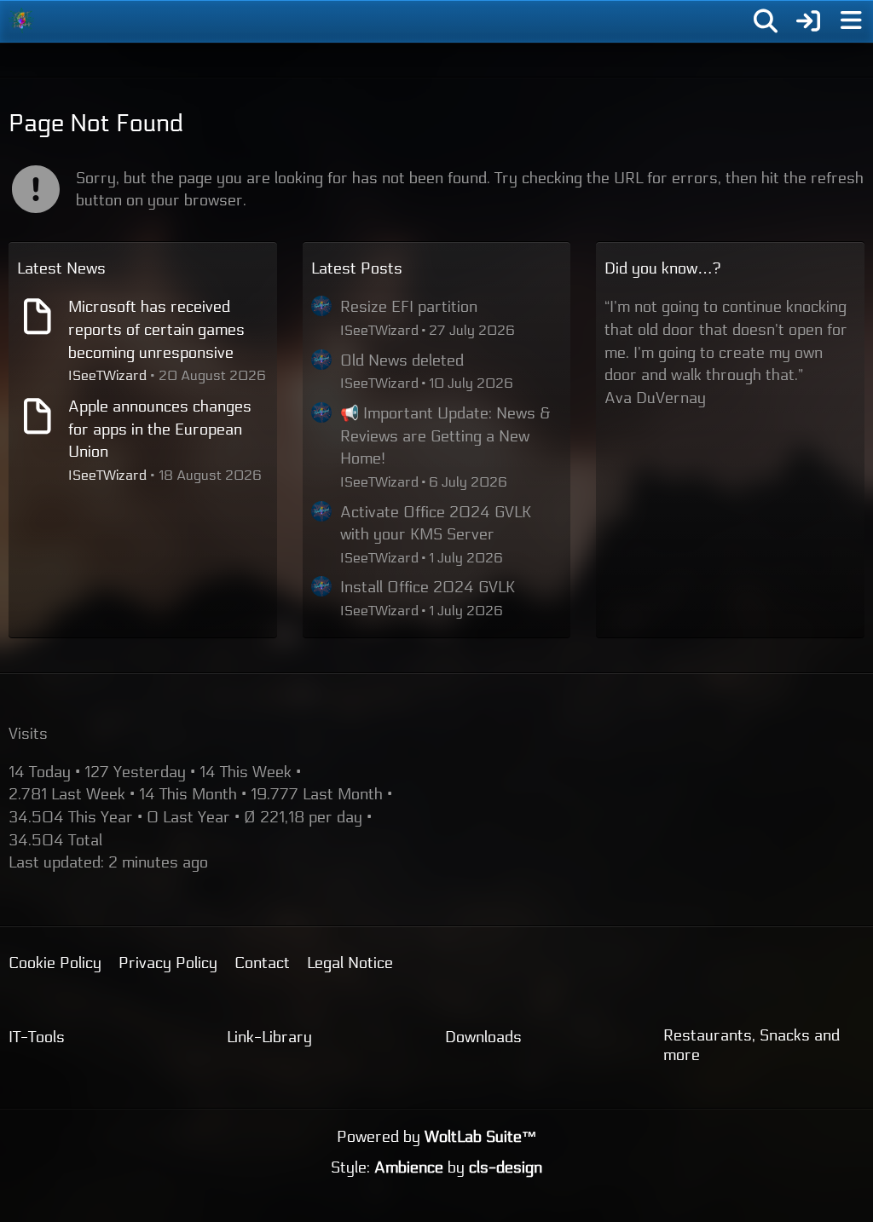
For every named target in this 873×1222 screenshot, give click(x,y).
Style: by (436, 1167)
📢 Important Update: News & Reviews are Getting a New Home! (445, 436)
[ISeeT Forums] (21, 20)
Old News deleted (402, 360)
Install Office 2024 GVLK (427, 587)
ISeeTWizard (107, 375)
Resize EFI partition (408, 306)
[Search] (766, 21)
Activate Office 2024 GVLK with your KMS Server (435, 524)
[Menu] (851, 21)
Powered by (437, 1136)
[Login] (808, 21)
